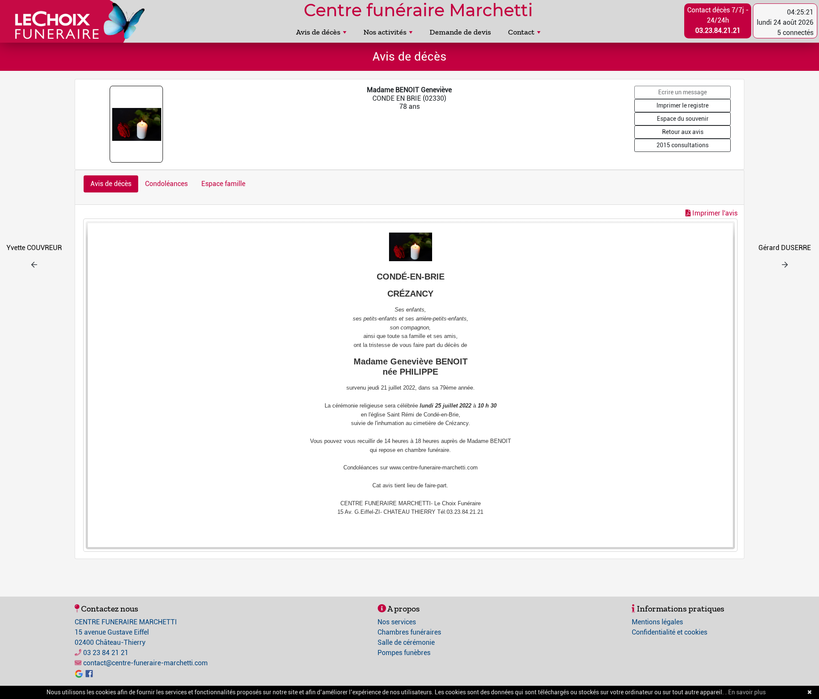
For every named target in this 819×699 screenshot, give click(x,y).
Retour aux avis (682, 131)
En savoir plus (747, 692)
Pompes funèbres (404, 653)
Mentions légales (657, 622)
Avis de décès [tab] (110, 184)
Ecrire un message (682, 92)
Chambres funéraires (409, 632)
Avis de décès (318, 32)
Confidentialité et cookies (669, 632)
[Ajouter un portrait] (137, 124)
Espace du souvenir (683, 118)
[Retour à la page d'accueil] (76, 21)
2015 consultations (682, 145)
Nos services (397, 622)
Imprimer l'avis (714, 213)
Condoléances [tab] (166, 184)
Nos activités (385, 32)
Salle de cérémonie (406, 642)
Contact (521, 32)
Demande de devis (460, 32)
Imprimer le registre (682, 105)
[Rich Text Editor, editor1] (410, 385)
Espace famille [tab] (223, 184)
